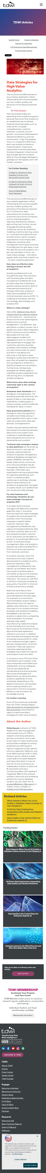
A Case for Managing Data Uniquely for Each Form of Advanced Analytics (20, 184)
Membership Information (23, 1015)
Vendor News (7, 1095)
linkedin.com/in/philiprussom (20, 789)
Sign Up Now (23, 973)
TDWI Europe (7, 1079)
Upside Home (14, 40)
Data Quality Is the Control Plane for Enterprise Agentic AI (23, 915)
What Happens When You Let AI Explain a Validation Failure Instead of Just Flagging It (24, 803)
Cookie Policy (17, 1154)
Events (5, 1069)
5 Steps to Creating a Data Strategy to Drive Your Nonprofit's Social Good (20, 175)
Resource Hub (8, 1121)
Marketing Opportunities (12, 1098)
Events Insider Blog (10, 1108)
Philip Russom (20, 110)
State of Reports (9, 1127)
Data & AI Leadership (23, 44)
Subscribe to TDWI (12, 1055)
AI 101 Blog (6, 1101)
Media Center (7, 1076)
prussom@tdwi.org (15, 784)
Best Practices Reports (12, 1124)
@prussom (29, 784)
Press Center (7, 1072)
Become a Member (10, 1088)
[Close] (37, 1136)
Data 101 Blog (7, 1105)
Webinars (6, 1131)
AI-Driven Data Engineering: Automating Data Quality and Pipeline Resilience (24, 811)
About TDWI (7, 1066)
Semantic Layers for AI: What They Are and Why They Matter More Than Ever (23, 947)
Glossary (5, 1111)
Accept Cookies (30, 1165)
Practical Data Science (23, 51)
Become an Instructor (11, 1092)
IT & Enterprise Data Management (23, 47)
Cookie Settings (20, 1159)
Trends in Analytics (31, 40)
